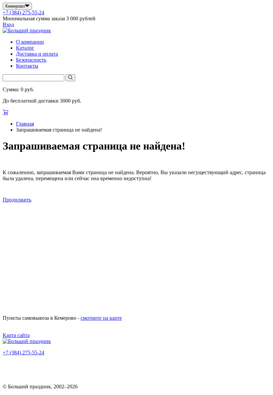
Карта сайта (16, 335)
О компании (30, 42)
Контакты (27, 66)
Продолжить (17, 199)
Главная (25, 124)
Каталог (25, 48)
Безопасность (31, 60)
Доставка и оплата (37, 54)
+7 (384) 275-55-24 (23, 12)
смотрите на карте (101, 318)
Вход (8, 24)
